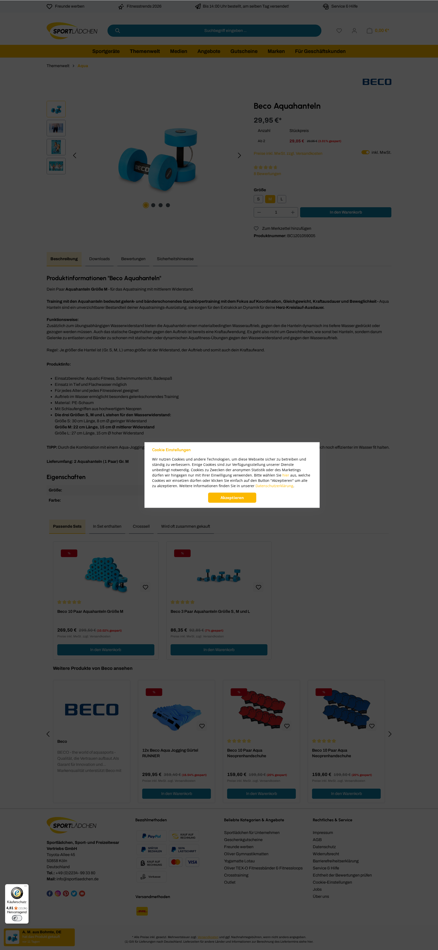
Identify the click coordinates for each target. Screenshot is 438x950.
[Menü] (26, 887)
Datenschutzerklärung (274, 486)
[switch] (17, 918)
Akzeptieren (232, 497)
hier (285, 475)
